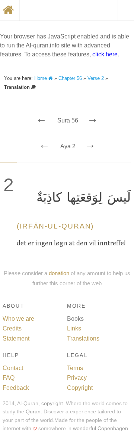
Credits (12, 328)
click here (105, 54)
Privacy (77, 378)
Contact (13, 368)
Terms (75, 368)
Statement (16, 338)
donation (59, 273)
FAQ (9, 378)
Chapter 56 (70, 78)
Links (74, 328)
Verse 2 (95, 78)
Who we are (18, 319)
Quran (33, 411)
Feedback (16, 388)
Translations (83, 338)
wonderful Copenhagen (100, 428)
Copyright (80, 388)
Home (41, 78)
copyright (52, 403)
